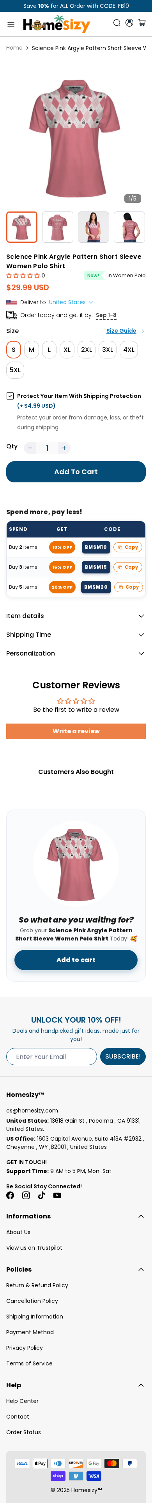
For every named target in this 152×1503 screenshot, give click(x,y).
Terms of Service (29, 1363)
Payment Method (30, 1332)
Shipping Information (34, 1316)
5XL (15, 369)
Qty (12, 446)
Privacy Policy (24, 1348)
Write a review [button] (76, 731)
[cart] (142, 24)
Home (14, 48)
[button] (23, 275)
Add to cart (76, 959)
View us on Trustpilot (34, 1248)
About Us (18, 1232)
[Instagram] (26, 1195)
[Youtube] (57, 1195)
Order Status (23, 1432)
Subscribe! (123, 1056)
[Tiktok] (41, 1195)
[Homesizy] (56, 24)
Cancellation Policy (32, 1301)
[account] (129, 23)
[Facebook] (10, 1195)
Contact (17, 1417)
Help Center (22, 1401)
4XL (128, 349)
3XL (107, 349)
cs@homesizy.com (32, 1110)
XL (67, 349)
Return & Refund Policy (37, 1285)
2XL (86, 349)
